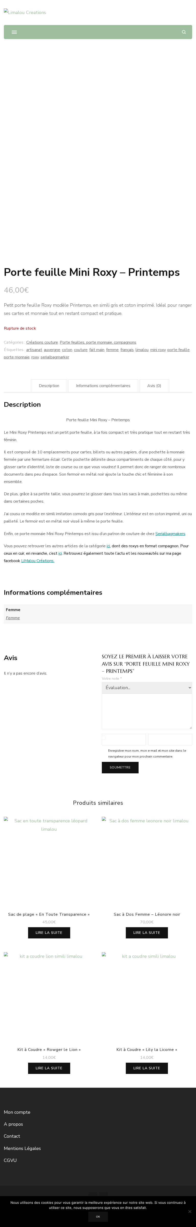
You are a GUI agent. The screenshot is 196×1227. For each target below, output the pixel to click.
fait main (96, 350)
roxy (35, 357)
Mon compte (17, 1112)
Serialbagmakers (170, 534)
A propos (13, 1124)
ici (108, 546)
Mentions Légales (22, 1148)
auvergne (52, 350)
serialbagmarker (55, 357)
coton (67, 350)
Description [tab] (49, 386)
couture (81, 350)
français (127, 350)
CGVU (10, 1160)
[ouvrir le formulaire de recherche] (184, 32)
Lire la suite (49, 932)
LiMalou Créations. (37, 561)
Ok (98, 1217)
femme (112, 350)
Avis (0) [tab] (154, 386)
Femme (13, 618)
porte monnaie (17, 357)
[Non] (189, 1211)
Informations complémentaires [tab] (103, 386)
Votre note (112, 678)
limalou (142, 350)
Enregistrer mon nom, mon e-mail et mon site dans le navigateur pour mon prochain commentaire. (147, 753)
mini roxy (158, 350)
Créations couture (42, 342)
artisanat (34, 350)
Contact (12, 1136)
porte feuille (178, 350)
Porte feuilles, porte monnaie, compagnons (98, 342)
